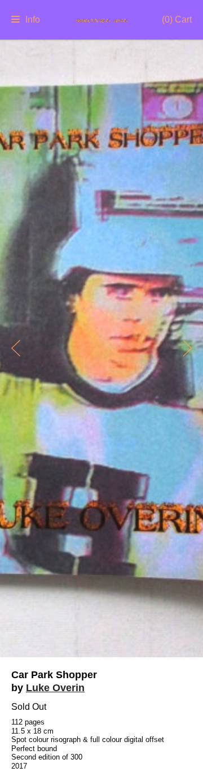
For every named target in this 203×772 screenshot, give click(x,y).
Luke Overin (55, 687)
